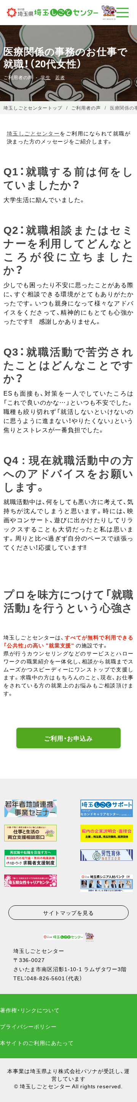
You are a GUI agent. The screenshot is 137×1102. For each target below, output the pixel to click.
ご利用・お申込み (68, 738)
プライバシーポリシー (28, 1026)
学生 (46, 77)
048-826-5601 (46, 978)
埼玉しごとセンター (33, 133)
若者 (60, 77)
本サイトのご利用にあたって (36, 1042)
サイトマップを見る (68, 912)
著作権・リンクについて (30, 1010)
